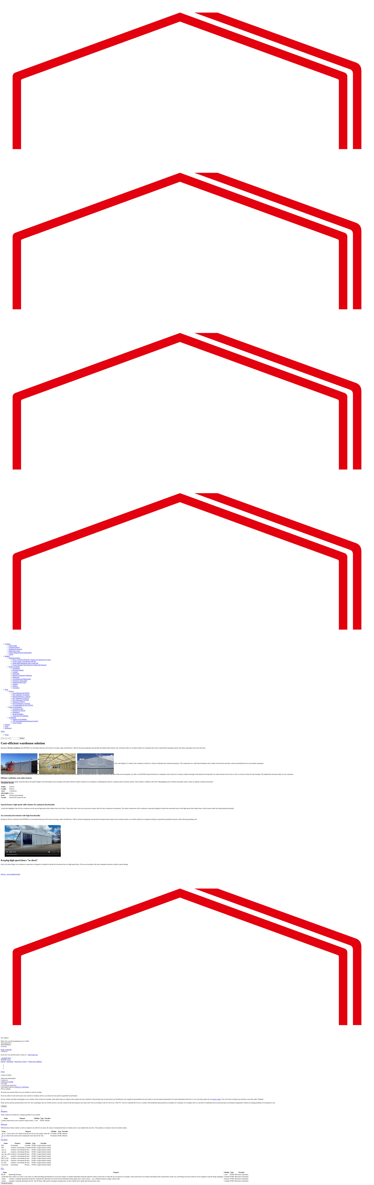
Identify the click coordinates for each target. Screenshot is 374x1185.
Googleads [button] (4, 1140)
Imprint (3, 1061)
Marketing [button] (4, 1124)
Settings (4, 1106)
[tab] (187, 1110)
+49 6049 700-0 (6, 1058)
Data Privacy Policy (21, 1061)
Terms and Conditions (35, 1061)
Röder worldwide (6, 1050)
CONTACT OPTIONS (21, 1087)
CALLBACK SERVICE (8, 1085)
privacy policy (216, 1099)
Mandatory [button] (4, 1111)
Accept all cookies (7, 1183)
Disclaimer (10, 1061)
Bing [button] (2, 1169)
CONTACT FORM (7, 1082)
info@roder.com (33, 1055)
